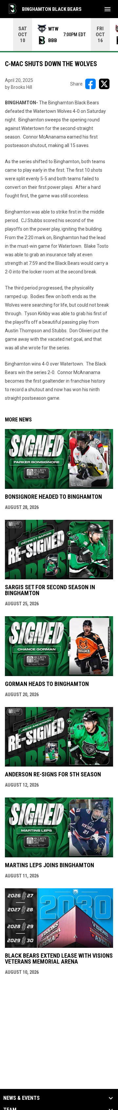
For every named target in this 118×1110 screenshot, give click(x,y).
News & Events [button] (21, 1098)
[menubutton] (107, 9)
